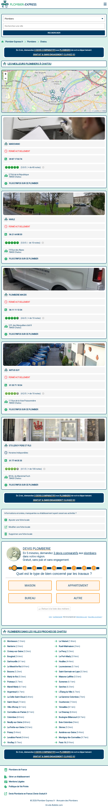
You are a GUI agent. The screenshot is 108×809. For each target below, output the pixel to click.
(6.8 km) (20, 697)
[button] (52, 92)
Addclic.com (57, 805)
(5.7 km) (14, 682)
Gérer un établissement (19, 777)
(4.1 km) (16, 661)
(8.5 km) (15, 717)
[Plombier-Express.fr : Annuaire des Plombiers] (19, 4)
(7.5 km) (16, 702)
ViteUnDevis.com (81, 617)
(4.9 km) (18, 666)
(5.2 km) (14, 671)
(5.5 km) (16, 677)
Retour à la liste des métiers (55, 608)
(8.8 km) (18, 722)
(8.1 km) (16, 707)
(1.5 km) (16, 641)
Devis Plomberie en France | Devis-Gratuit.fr (28, 794)
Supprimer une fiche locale (20, 534)
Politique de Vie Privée (19, 786)
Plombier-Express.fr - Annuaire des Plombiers (57, 800)
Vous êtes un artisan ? (95, 617)
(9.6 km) (18, 737)
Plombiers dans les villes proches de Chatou (37, 631)
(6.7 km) (15, 692)
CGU (50, 617)
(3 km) (69, 646)
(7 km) (72, 697)
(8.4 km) (68, 712)
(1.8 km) (67, 641)
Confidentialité (57, 617)
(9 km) (69, 722)
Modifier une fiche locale (19, 527)
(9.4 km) (14, 732)
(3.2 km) (19, 651)
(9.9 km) (66, 742)
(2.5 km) (15, 646)
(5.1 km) (69, 666)
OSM (104, 111)
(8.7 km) (72, 717)
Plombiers (31, 42)
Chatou (43, 42)
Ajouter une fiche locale (19, 520)
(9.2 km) (19, 727)
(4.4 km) (66, 661)
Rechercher (54, 33)
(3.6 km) (15, 656)
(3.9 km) (69, 656)
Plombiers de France (18, 769)
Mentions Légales (16, 781)
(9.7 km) (73, 737)
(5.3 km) (73, 671)
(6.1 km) (67, 682)
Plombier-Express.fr (14, 42)
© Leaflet (95, 111)
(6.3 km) (66, 687)
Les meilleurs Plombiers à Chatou (29, 63)
